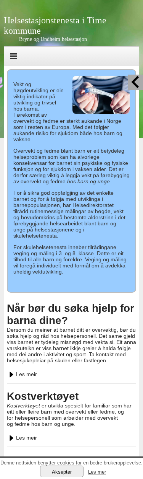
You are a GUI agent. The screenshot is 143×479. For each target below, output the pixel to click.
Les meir (26, 374)
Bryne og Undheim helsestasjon (53, 39)
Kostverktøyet (43, 396)
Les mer (97, 472)
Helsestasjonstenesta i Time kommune (55, 25)
